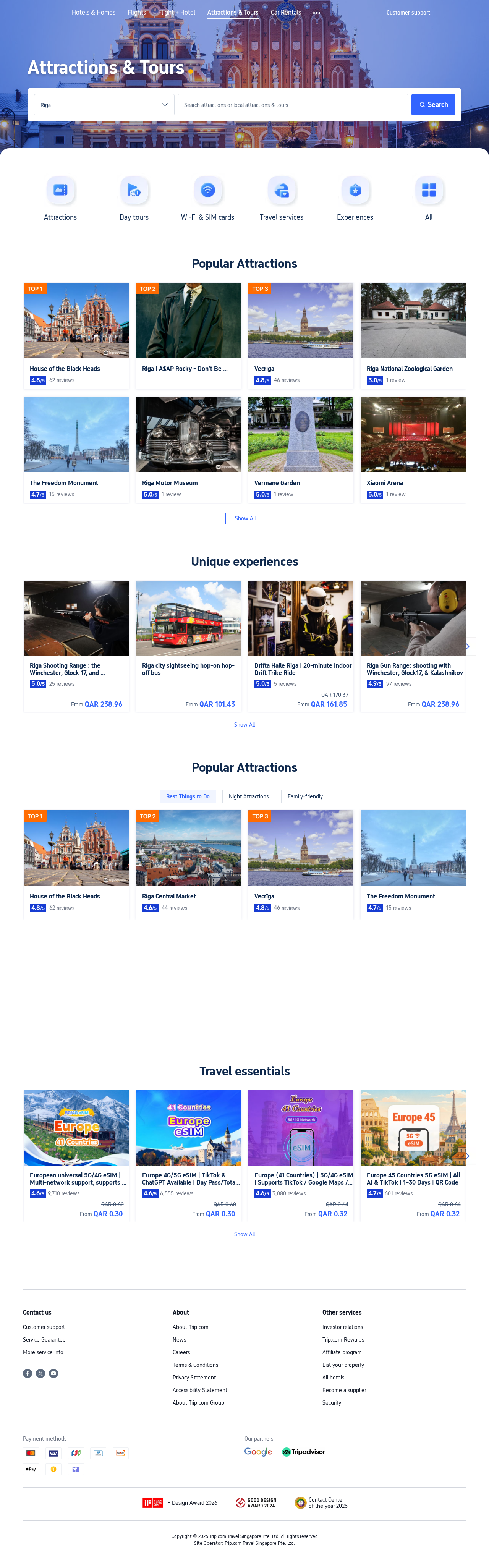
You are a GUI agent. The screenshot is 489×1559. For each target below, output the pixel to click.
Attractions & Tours (233, 12)
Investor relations (342, 1327)
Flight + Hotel (176, 12)
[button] (317, 13)
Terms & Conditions (195, 1365)
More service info (43, 1352)
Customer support (44, 1327)
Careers (181, 1352)
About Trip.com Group (198, 1403)
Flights (137, 12)
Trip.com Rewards (343, 1340)
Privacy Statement (194, 1377)
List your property (343, 1365)
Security (331, 1403)
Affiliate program (342, 1352)
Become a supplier (344, 1390)
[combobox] (104, 105)
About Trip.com (191, 1327)
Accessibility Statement (200, 1390)
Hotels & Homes (93, 12)
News (179, 1340)
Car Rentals (286, 12)
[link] (408, 12)
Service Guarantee (44, 1340)
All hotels (333, 1377)
